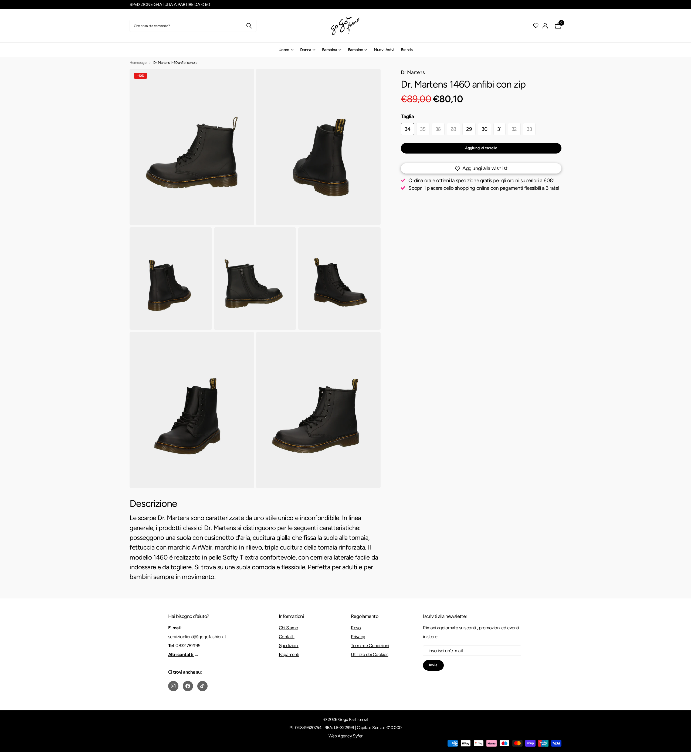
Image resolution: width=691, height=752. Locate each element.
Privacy (358, 636)
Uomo (284, 49)
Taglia (407, 116)
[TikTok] (202, 686)
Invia (433, 665)
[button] (481, 168)
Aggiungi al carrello (481, 148)
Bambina (329, 49)
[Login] (545, 26)
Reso (356, 627)
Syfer (358, 735)
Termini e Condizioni (370, 645)
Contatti (286, 636)
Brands (406, 49)
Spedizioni (289, 645)
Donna (305, 49)
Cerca (249, 26)
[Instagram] (173, 686)
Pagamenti (289, 654)
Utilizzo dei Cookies (369, 654)
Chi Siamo (288, 627)
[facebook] (188, 686)
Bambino (355, 49)
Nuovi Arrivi (384, 49)
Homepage (138, 63)
